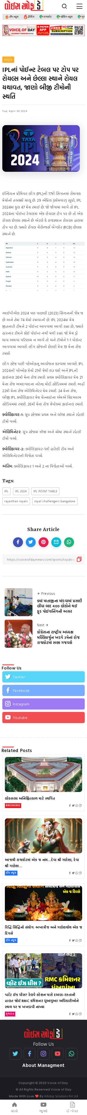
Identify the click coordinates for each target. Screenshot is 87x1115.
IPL (6, 491)
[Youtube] (43, 717)
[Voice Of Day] (43, 1033)
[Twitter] (43, 676)
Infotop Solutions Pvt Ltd (61, 1096)
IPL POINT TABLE (45, 491)
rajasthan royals (16, 501)
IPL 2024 (21, 491)
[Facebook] (43, 690)
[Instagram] (43, 704)
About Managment (43, 1065)
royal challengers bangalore (54, 501)
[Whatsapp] (71, 1053)
